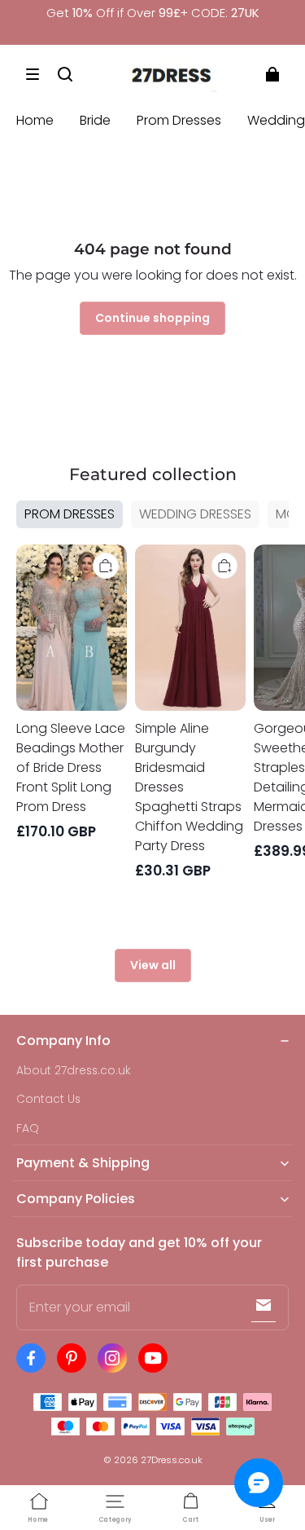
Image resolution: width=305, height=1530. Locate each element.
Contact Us (48, 1099)
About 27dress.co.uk (73, 1070)
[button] (32, 74)
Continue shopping (152, 318)
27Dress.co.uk (172, 1459)
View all (153, 965)
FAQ (27, 1128)
